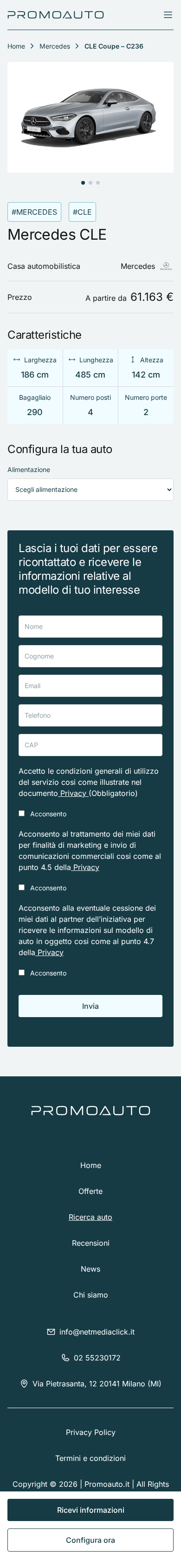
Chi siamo (90, 1294)
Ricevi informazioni (90, 1510)
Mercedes (54, 46)
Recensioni (91, 1243)
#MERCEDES (34, 212)
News (90, 1268)
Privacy (73, 793)
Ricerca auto (90, 1217)
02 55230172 (97, 1357)
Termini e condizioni (90, 1458)
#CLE (82, 212)
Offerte (90, 1191)
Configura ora (90, 1540)
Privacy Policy (91, 1432)
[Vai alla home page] (55, 15)
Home (90, 1165)
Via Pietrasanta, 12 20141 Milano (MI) (97, 1383)
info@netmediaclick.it (97, 1331)
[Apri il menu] (168, 14)
